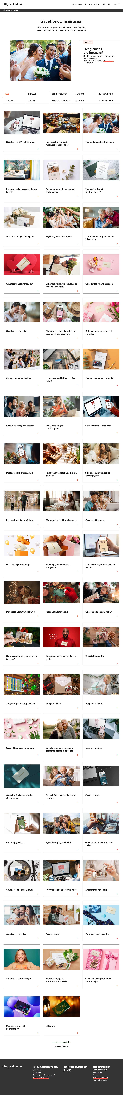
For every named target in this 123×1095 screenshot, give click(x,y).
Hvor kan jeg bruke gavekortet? (44, 1075)
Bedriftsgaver (59, 94)
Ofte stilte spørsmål (100, 1070)
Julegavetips (106, 94)
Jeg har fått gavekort (92, 4)
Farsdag (79, 100)
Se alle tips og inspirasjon (62, 1042)
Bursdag (79, 94)
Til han (32, 100)
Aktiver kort (37, 1072)
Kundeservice (97, 1072)
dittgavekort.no (7, 10)
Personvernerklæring (100, 1077)
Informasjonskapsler (100, 1080)
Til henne (10, 100)
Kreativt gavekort (61, 100)
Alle (7, 94)
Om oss (95, 1075)
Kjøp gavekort (77, 4)
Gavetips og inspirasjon (41, 1077)
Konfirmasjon (106, 100)
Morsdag (65, 1046)
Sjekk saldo (107, 4)
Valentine (57, 1046)
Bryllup (32, 94)
